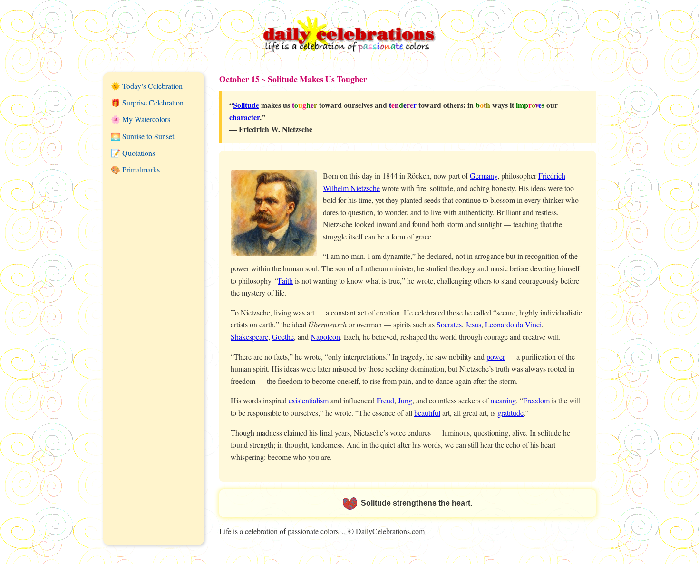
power (495, 357)
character (244, 117)
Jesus (473, 324)
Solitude (246, 104)
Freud (385, 400)
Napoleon (325, 337)
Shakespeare (249, 337)
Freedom (536, 400)
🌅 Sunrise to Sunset (142, 136)
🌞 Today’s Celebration (147, 86)
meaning (503, 400)
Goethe (283, 337)
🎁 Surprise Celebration (147, 102)
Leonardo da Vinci (513, 324)
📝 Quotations (133, 153)
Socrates (449, 324)
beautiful (427, 413)
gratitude (510, 413)
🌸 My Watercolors (140, 119)
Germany (483, 176)
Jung (405, 400)
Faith (285, 281)
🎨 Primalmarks (135, 169)
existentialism (309, 400)
